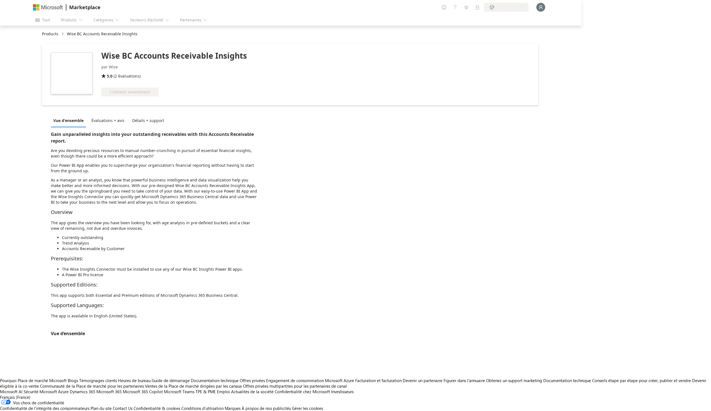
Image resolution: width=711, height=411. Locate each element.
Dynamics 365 (82, 391)
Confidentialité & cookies (157, 408)
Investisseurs (342, 391)
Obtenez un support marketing (514, 380)
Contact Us (122, 408)
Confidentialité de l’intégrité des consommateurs (44, 408)
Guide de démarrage (171, 380)
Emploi (223, 391)
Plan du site (101, 408)
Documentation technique (215, 380)
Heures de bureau (134, 380)
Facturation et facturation (378, 380)
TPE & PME (206, 391)
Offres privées (252, 380)
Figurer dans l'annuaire (464, 380)
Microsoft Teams (179, 391)
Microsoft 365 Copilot (143, 391)
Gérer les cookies (307, 408)
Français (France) (15, 397)
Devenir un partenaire (422, 380)
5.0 (109, 76)
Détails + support (148, 120)
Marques (233, 408)
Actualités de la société (252, 391)
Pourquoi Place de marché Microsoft (33, 380)
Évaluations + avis (107, 120)
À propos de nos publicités (266, 408)
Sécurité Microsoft (40, 391)
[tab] (70, 120)
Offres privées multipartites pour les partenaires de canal (295, 386)
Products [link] (50, 33)
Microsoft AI (11, 391)
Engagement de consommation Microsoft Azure (310, 380)
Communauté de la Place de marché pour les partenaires (92, 386)
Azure (63, 391)
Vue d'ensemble (68, 120)
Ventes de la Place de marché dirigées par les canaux (193, 386)
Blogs (73, 380)
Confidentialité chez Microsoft (302, 391)
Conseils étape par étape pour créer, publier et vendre (641, 380)
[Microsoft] (48, 7)
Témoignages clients (98, 380)
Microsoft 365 (109, 391)
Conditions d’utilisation (202, 408)
